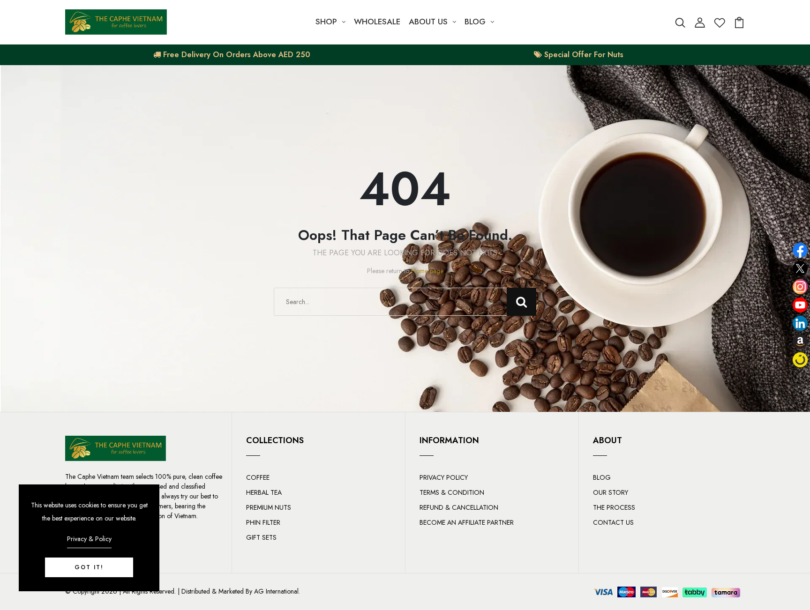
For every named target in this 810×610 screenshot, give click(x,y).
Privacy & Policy (89, 538)
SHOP (326, 21)
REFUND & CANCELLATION (459, 507)
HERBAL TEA (264, 492)
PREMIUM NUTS (268, 507)
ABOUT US (428, 21)
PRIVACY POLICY (444, 477)
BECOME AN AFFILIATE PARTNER (467, 522)
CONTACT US (613, 522)
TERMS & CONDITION (452, 492)
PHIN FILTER (263, 522)
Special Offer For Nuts (582, 54)
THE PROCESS (614, 507)
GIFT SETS (261, 537)
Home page (427, 270)
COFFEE (258, 477)
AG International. (277, 591)
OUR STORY (610, 492)
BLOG (475, 21)
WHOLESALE (377, 21)
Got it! (89, 567)
